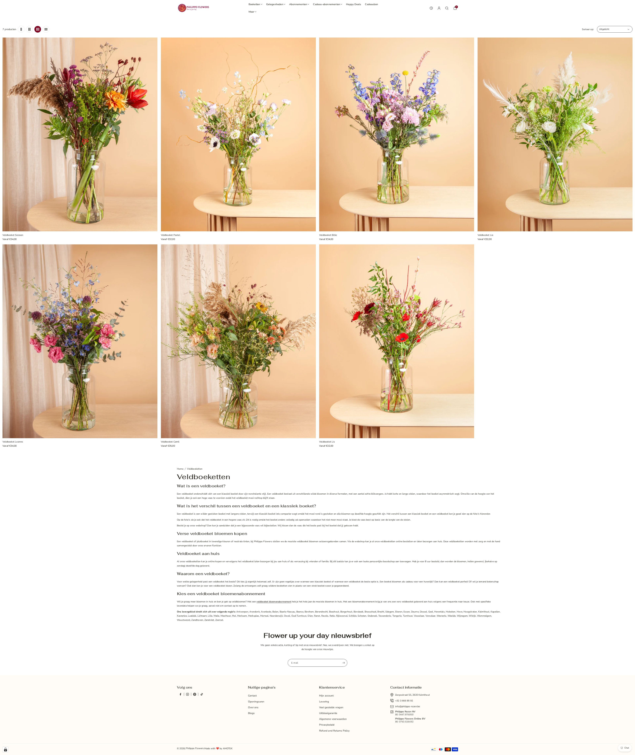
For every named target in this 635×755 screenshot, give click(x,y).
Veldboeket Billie (328, 235)
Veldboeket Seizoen (12, 235)
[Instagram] (187, 694)
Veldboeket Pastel (170, 235)
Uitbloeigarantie (328, 713)
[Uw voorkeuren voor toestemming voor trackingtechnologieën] (5, 749)
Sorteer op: (588, 29)
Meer (251, 11)
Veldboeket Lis (327, 441)
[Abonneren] (343, 663)
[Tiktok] (201, 694)
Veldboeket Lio (485, 235)
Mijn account (326, 695)
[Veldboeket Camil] (238, 341)
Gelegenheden (274, 4)
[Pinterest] (194, 694)
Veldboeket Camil (170, 441)
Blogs (251, 713)
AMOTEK (228, 748)
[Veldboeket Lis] (396, 341)
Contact (252, 695)
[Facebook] (180, 694)
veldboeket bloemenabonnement (273, 601)
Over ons (253, 707)
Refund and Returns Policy (334, 730)
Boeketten (254, 4)
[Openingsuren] (431, 8)
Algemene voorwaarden (333, 719)
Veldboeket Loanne (12, 441)
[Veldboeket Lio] (555, 134)
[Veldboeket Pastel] (238, 134)
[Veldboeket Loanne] (79, 341)
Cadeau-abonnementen (326, 4)
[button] (255, 4)
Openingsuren (256, 701)
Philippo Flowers (195, 748)
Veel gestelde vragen (331, 707)
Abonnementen (298, 4)
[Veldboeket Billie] (396, 134)
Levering (324, 701)
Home (180, 468)
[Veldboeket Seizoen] (79, 134)
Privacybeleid (327, 724)
